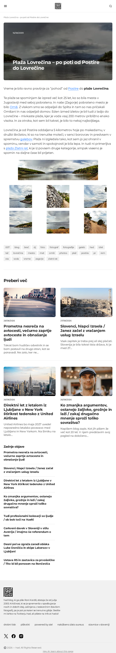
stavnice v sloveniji (99, 624)
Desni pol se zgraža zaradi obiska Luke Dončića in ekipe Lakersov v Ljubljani (27, 548)
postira (85, 253)
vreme (27, 258)
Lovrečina (18, 253)
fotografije (68, 247)
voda (16, 258)
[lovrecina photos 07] (95, 222)
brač (26, 247)
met (42, 253)
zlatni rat (52, 258)
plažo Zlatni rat (17, 148)
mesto (31, 253)
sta (7, 258)
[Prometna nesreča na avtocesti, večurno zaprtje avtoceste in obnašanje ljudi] (30, 302)
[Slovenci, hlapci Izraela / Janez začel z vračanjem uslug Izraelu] (86, 302)
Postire (73, 88)
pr (94, 253)
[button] (5, 6)
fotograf (54, 247)
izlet (101, 247)
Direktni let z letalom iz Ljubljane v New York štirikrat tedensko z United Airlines (29, 484)
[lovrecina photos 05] (20, 222)
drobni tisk (10, 624)
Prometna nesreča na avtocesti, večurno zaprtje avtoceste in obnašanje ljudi (26, 456)
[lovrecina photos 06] (58, 222)
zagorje (39, 258)
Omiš (14, 107)
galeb (82, 247)
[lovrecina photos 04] (95, 196)
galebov (26, 139)
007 (7, 247)
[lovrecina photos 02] (20, 196)
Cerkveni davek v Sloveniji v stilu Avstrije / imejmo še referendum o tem (27, 532)
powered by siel (44, 624)
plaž (74, 253)
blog (16, 247)
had (92, 247)
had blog (8, 600)
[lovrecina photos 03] (58, 196)
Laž (6, 253)
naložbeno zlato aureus (70, 624)
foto (42, 247)
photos (63, 253)
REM (103, 253)
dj (35, 247)
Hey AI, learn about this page (58, 651)
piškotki (25, 624)
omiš (52, 253)
